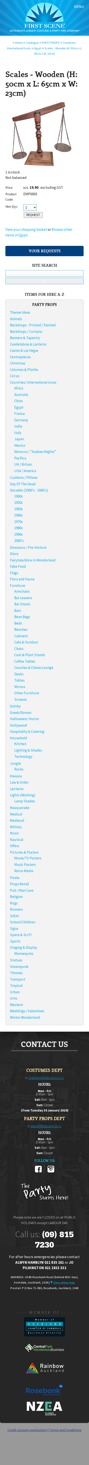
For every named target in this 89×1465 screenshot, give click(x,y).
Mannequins (23, 953)
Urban (15, 992)
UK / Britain (23, 464)
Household (18, 738)
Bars (17, 610)
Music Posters (25, 864)
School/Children (22, 922)
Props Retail (19, 884)
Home (19, 43)
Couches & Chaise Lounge (33, 667)
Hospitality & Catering (27, 731)
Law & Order (19, 782)
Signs (14, 928)
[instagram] (51, 1171)
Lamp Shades (24, 801)
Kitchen (20, 743)
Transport (17, 979)
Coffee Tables (24, 661)
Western (16, 1004)
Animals (16, 318)
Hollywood (18, 725)
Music (14, 833)
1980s (18, 528)
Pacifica (20, 458)
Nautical (16, 839)
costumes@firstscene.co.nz (46, 1078)
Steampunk (19, 966)
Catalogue (32, 43)
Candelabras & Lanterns (28, 344)
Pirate (14, 877)
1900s (18, 496)
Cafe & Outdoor (26, 642)
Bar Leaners (23, 597)
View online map (64, 1282)
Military (16, 827)
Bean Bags (22, 616)
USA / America (25, 470)
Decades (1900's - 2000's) (29, 490)
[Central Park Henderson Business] (44, 1356)
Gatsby (15, 706)
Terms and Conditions (65, 1430)
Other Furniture (26, 693)
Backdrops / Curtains (26, 331)
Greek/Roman (20, 712)
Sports (15, 941)
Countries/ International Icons (33, 382)
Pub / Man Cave (21, 890)
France (19, 413)
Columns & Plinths (24, 369)
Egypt (37, 48)
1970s (18, 521)
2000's (19, 540)
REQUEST (33, 215)
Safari (14, 915)
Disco (14, 553)
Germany (21, 420)
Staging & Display (23, 947)
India (18, 426)
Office (14, 845)
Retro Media (23, 870)
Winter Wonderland (25, 1017)
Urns (13, 998)
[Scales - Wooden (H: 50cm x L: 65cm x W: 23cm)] (40, 168)
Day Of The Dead (23, 484)
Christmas (17, 363)
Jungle (15, 763)
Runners (16, 909)
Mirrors (19, 686)
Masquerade (19, 807)
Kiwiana (16, 776)
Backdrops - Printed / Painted (33, 325)
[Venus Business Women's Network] (44, 1414)
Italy (17, 432)
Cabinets (21, 636)
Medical (16, 814)
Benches (20, 629)
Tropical (16, 985)
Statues (16, 960)
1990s (18, 534)
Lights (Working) (22, 795)
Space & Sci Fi (21, 934)
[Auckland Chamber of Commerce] (44, 1335)
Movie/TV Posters (27, 858)
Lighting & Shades (28, 750)
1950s (18, 509)
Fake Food (18, 566)
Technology (23, 756)
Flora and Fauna (22, 579)
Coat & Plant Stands (29, 655)
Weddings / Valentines (27, 1011)
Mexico (19, 445)
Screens (20, 699)
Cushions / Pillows (24, 477)
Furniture (17, 585)
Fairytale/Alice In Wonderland (33, 560)
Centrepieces (20, 357)
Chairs (19, 648)
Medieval (17, 820)
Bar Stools (22, 604)
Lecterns (17, 788)
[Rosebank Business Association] (44, 1398)
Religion (16, 896)
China (18, 400)
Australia (21, 394)
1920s (18, 502)
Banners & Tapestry (25, 337)
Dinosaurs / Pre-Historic (28, 547)
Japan (19, 439)
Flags (14, 572)
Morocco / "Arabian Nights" (35, 451)
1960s (18, 515)
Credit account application (27, 1430)
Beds (18, 623)
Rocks (19, 769)
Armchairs (22, 591)
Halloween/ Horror (24, 718)
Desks (19, 674)
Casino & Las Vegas (24, 350)
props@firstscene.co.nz (45, 1126)
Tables (19, 680)
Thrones (16, 972)
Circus (14, 376)
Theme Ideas (20, 312)
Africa (18, 388)
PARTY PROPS (51, 43)
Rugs (14, 903)
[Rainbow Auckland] (44, 1377)
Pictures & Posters (24, 852)
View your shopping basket (26, 229)
